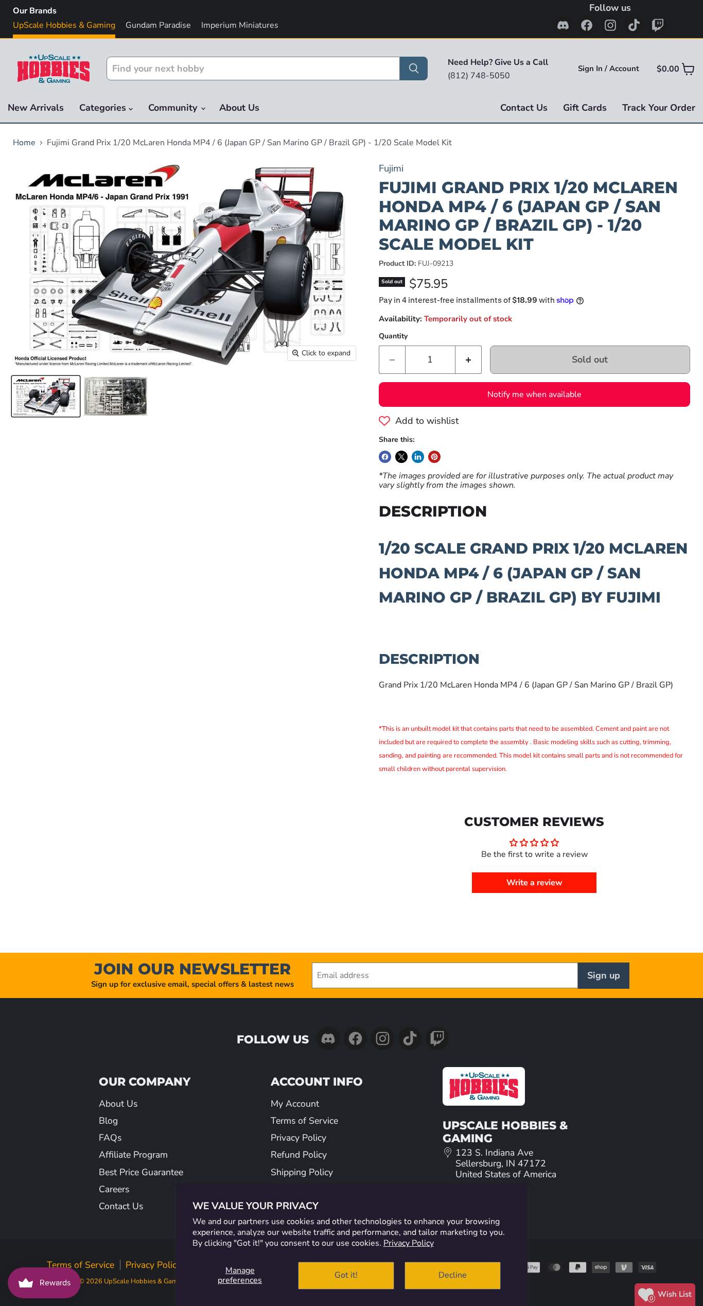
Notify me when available (534, 394)
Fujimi (391, 168)
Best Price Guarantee (141, 1172)
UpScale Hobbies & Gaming (64, 25)
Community (174, 107)
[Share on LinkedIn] (418, 457)
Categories (104, 107)
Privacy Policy (408, 1243)
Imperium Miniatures (239, 25)
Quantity (393, 336)
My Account (295, 1103)
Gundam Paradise (158, 25)
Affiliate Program (133, 1154)
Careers (114, 1189)
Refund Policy (299, 1154)
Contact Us (524, 107)
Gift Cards (585, 107)
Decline (452, 1275)
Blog (108, 1120)
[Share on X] (401, 457)
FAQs (110, 1137)
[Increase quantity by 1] (468, 360)
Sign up (603, 975)
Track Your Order (658, 107)
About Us (239, 107)
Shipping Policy (302, 1172)
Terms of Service (304, 1120)
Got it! (346, 1275)
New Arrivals (36, 107)
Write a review (534, 882)
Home (24, 142)
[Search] (414, 68)
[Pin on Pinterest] (434, 457)
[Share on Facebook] (385, 457)
